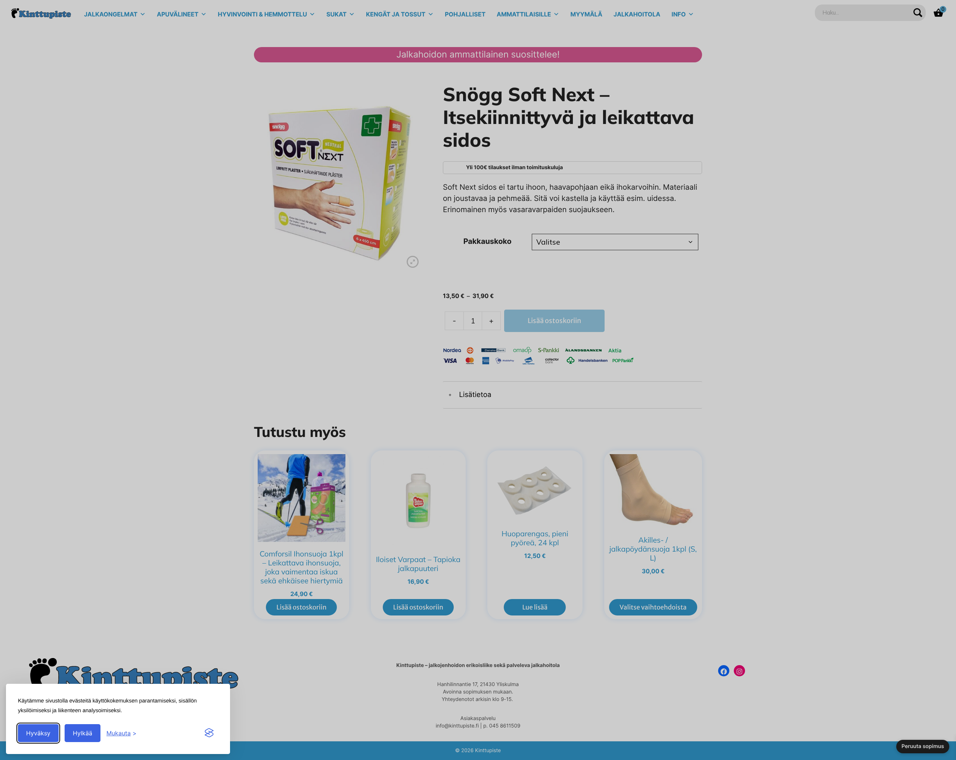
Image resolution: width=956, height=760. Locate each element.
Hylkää (82, 733)
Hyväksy (38, 733)
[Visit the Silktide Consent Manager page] (209, 733)
